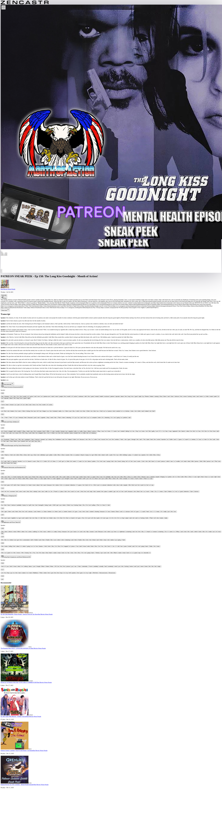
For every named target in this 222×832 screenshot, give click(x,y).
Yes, (102, 546)
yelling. (94, 505)
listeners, (7, 396)
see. (75, 566)
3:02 (2, 482)
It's (18, 396)
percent (15, 461)
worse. (141, 478)
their (25, 417)
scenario (39, 431)
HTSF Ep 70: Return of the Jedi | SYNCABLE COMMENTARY (19, 682)
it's (11, 396)
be (79, 433)
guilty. (153, 431)
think (53, 433)
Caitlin (74, 439)
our (2, 398)
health (101, 396)
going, (119, 540)
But (5, 411)
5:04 (2, 563)
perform (125, 417)
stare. (158, 546)
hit (202, 431)
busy (85, 431)
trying (87, 455)
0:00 (2, 393)
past (45, 485)
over (39, 396)
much (136, 478)
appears (59, 478)
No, (2, 505)
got (47, 455)
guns (81, 572)
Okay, (24, 431)
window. (117, 439)
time (98, 476)
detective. (72, 485)
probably (108, 476)
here (219, 476)
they (48, 417)
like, (74, 411)
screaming (128, 531)
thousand (30, 417)
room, (44, 531)
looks (200, 531)
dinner (89, 431)
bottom (49, 511)
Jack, (132, 411)
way (139, 552)
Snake (47, 566)
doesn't (29, 461)
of (28, 396)
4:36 (2, 543)
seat (212, 476)
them (63, 417)
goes (129, 439)
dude (148, 439)
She (2, 476)
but (115, 476)
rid (117, 491)
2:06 (2, 458)
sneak (211, 396)
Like (143, 461)
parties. (94, 461)
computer (94, 417)
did (28, 455)
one (14, 478)
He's (95, 485)
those (19, 478)
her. (69, 552)
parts (98, 518)
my (66, 431)
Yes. (2, 417)
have (153, 461)
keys (61, 572)
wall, (192, 531)
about (122, 396)
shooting (97, 511)
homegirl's (41, 505)
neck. (19, 411)
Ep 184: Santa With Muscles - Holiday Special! (14, 716)
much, (132, 478)
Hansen (143, 476)
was (32, 431)
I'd (104, 476)
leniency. (94, 433)
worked (118, 411)
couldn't (110, 491)
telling (10, 546)
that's (101, 540)
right (199, 476)
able (46, 491)
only (5, 461)
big (123, 518)
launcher (163, 439)
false (45, 511)
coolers (80, 478)
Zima (25, 455)
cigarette (71, 431)
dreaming (67, 540)
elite (27, 404)
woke (108, 531)
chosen (12, 404)
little (207, 396)
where (11, 540)
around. (92, 531)
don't (81, 546)
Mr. (20, 433)
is (92, 439)
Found (55, 491)
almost (10, 531)
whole (65, 511)
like (71, 455)
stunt (158, 461)
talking (127, 431)
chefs (77, 411)
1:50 (2, 451)
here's (201, 396)
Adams (170, 491)
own (135, 461)
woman (155, 531)
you (16, 417)
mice (219, 531)
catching (152, 476)
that (95, 411)
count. (34, 461)
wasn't (186, 439)
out (118, 431)
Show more (4, 310)
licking (28, 411)
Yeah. (6, 417)
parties (170, 476)
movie (185, 396)
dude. (166, 518)
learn (30, 485)
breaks (12, 411)
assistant (12, 491)
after (75, 431)
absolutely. (85, 566)
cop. (152, 485)
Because (100, 531)
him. (45, 433)
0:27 (2, 401)
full (132, 511)
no (105, 431)
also (219, 461)
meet (30, 572)
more (17, 433)
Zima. (158, 455)
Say (137, 431)
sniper (126, 518)
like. (96, 546)
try (78, 417)
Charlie (36, 540)
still (60, 461)
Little (17, 455)
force (34, 404)
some (71, 478)
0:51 (2, 414)
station (23, 572)
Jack (87, 511)
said (54, 478)
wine (75, 478)
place (62, 491)
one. (175, 511)
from (115, 531)
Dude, (151, 546)
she (8, 411)
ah (2, 431)
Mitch (19, 531)
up (88, 417)
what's (24, 546)
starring (156, 396)
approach (175, 431)
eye (102, 552)
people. (125, 485)
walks (60, 411)
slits (87, 540)
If (159, 431)
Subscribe (3, 295)
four (122, 546)
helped (69, 439)
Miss (21, 455)
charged (10, 431)
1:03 (2, 428)
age (77, 476)
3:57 (2, 514)
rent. (78, 491)
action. (51, 404)
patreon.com (47, 396)
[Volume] (1, 270)
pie (35, 411)
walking (35, 531)
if (40, 461)
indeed (146, 411)
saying (108, 461)
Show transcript (7, 384)
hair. (2, 533)
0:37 (2, 408)
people (61, 396)
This (98, 505)
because (82, 439)
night (140, 396)
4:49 (2, 549)
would (80, 476)
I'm (87, 505)
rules (194, 396)
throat (33, 476)
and (35, 396)
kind (87, 485)
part (18, 404)
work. (50, 505)
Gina (161, 396)
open (10, 478)
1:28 (2, 436)
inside (129, 546)
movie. (18, 552)
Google (38, 566)
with (86, 396)
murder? (19, 431)
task (30, 404)
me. (134, 431)
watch (26, 518)
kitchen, (128, 411)
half (9, 461)
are (22, 439)
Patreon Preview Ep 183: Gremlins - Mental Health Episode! (17, 784)
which (167, 461)
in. (63, 411)
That (216, 461)
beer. (80, 505)
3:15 (2, 488)
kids (99, 455)
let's (2, 478)
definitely (42, 455)
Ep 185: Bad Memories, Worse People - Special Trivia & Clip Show (19, 614)
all (126, 461)
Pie (23, 433)
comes (30, 531)
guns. (76, 511)
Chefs (88, 411)
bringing (162, 476)
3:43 (2, 508)
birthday (125, 455)
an (23, 404)
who (114, 411)
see (195, 476)
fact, (167, 431)
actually (125, 478)
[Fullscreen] (1, 272)
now (101, 476)
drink (45, 461)
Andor (50, 518)
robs (121, 485)
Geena (113, 511)
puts (9, 518)
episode (117, 396)
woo (80, 511)
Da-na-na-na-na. (104, 572)
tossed (103, 439)
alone (71, 433)
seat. (151, 478)
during (50, 439)
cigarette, (43, 417)
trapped (66, 546)
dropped (41, 433)
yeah (111, 455)
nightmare (122, 531)
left (70, 572)
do (81, 411)
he (191, 431)
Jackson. (196, 491)
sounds (67, 455)
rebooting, (107, 417)
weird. (74, 461)
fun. (31, 552)
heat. (15, 463)
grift (30, 505)
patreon (112, 396)
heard (148, 531)
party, (130, 455)
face (214, 431)
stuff (126, 491)
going (118, 417)
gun (20, 518)
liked (138, 491)
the (21, 396)
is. (92, 485)
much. (147, 491)
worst (56, 396)
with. (107, 455)
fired (151, 439)
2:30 (2, 473)
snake (54, 552)
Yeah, (121, 439)
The (144, 439)
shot (185, 531)
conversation (26, 540)
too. (98, 411)
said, (10, 433)
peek (215, 396)
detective (109, 485)
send (115, 566)
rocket (158, 439)
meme (131, 566)
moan (59, 552)
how (104, 505)
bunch (69, 511)
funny (59, 531)
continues (80, 396)
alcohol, (20, 461)
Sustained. (6, 439)
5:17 (2, 569)
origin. (159, 566)
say (103, 431)
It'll (55, 566)
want (80, 461)
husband (55, 411)
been (7, 404)
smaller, (178, 461)
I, (161, 431)
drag (41, 476)
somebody (110, 566)
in (121, 411)
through (133, 439)
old (88, 491)
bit (87, 433)
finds (16, 511)
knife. (147, 518)
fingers (44, 411)
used (142, 485)
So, (156, 491)
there (202, 476)
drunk (103, 455)
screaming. (161, 531)
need (52, 417)
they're (82, 455)
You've (3, 404)
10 (48, 461)
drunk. (64, 505)
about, (30, 566)
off (37, 411)
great (92, 396)
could (143, 511)
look (63, 552)
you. (16, 439)
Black (115, 552)
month (24, 396)
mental (97, 396)
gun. (107, 518)
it (183, 439)
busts (75, 531)
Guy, (26, 433)
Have (145, 478)
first (64, 566)
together (14, 518)
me (44, 476)
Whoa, (178, 531)
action (31, 396)
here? (44, 431)
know (84, 546)
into (47, 476)
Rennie (147, 396)
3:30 (2, 502)
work (24, 491)
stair (38, 417)
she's (62, 540)
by (143, 396)
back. (147, 546)
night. (28, 398)
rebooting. (68, 417)
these (96, 478)
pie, (4, 433)
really (81, 431)
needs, (161, 518)
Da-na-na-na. (112, 572)
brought (67, 478)
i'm (22, 566)
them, (54, 461)
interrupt (21, 417)
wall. (141, 439)
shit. (108, 552)
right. (90, 572)
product (77, 455)
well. (130, 417)
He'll (54, 505)
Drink (68, 505)
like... (39, 441)
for (37, 404)
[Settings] (1, 252)
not (115, 417)
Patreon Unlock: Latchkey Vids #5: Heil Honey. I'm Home (17, 750)
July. (15, 396)
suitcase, (30, 511)
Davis (164, 396)
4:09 (2, 528)
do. (52, 491)
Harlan (151, 396)
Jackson (177, 396)
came (115, 431)
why (105, 540)
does (6, 531)
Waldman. (35, 572)
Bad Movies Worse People (8, 289)
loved (119, 461)
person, (163, 461)
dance (89, 461)
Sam (172, 396)
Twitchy (97, 552)
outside (57, 431)
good (136, 396)
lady (91, 491)
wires (26, 476)
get (93, 455)
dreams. (41, 546)
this (89, 396)
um (2, 411)
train (20, 572)
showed (43, 439)
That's (59, 417)
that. (84, 411)
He (40, 552)
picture (68, 566)
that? (153, 411)
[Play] (4, 255)
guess (180, 439)
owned (98, 491)
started (122, 431)
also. (55, 518)
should (75, 433)
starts (6, 546)
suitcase (127, 511)
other (53, 476)
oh (90, 478)
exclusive (106, 396)
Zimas (31, 478)
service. (94, 431)
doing (123, 461)
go (11, 572)
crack (6, 478)
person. (197, 461)
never (142, 566)
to (121, 417)
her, (33, 505)
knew (146, 566)
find (133, 485)
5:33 (2, 576)
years (125, 546)
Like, (72, 552)
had (88, 476)
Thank (12, 439)
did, (194, 431)
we (15, 540)
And (101, 411)
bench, (183, 431)
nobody (35, 491)
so (24, 461)
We (19, 439)
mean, (161, 491)
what (28, 431)
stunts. (139, 461)
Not (150, 431)
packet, (74, 572)
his (16, 411)
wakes (112, 540)
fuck (85, 417)
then (33, 433)
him (206, 431)
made (210, 531)
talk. (109, 505)
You (77, 546)
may (170, 431)
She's (23, 411)
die (112, 476)
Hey (2, 396)
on (41, 396)
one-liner (66, 433)
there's (39, 511)
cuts (55, 540)
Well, (48, 431)
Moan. (52, 566)
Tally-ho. (7, 455)
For (114, 455)
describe (146, 552)
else (39, 491)
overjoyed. (27, 439)
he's (61, 485)
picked (23, 441)
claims (57, 485)
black (50, 552)
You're (5, 431)
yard (35, 417)
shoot (14, 531)
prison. (73, 546)
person (110, 411)
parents (144, 455)
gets (6, 511)
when (99, 417)
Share (4, 298)
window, (194, 439)
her (40, 411)
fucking (190, 396)
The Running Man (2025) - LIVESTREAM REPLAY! (16, 648)
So (48, 433)
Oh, (118, 478)
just (70, 411)
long (129, 396)
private (67, 485)
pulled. (51, 455)
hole (205, 439)
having (62, 431)
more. (109, 431)
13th (121, 455)
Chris (139, 476)
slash (52, 396)
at (167, 439)
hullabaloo (58, 439)
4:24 (2, 536)
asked (135, 455)
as (15, 404)
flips (88, 531)
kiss (132, 396)
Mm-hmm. (95, 572)
